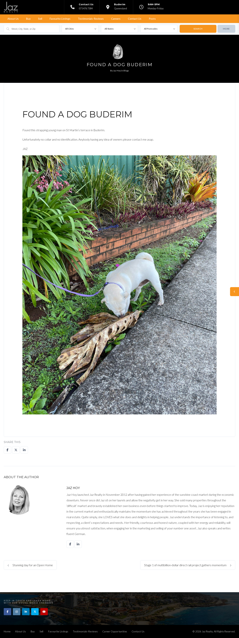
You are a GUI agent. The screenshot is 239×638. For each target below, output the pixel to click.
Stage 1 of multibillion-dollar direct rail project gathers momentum (185, 565)
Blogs (126, 70)
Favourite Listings (60, 18)
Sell (40, 18)
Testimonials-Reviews (91, 18)
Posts (152, 18)
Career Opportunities (114, 631)
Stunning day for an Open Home (32, 565)
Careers (115, 18)
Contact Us (134, 18)
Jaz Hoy (117, 70)
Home (7, 631)
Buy (28, 18)
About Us (13, 18)
